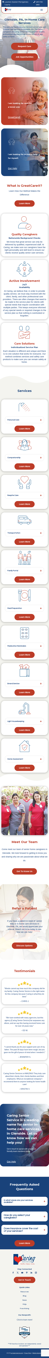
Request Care (24, 46)
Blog (24, 1296)
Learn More (24, 203)
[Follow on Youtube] (22, 1273)
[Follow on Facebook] (13, 1273)
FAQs (24, 1304)
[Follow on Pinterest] (27, 1273)
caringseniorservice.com (17, 1353)
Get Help (12, 168)
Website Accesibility (37, 1353)
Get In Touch (24, 1280)
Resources (25, 1292)
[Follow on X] (17, 1273)
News (24, 1300)
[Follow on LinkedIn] (31, 1273)
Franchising (24, 1308)
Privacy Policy (27, 1353)
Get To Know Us (24, 871)
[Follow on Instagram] (36, 1273)
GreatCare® (14, 117)
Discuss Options (24, 945)
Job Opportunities (24, 57)
